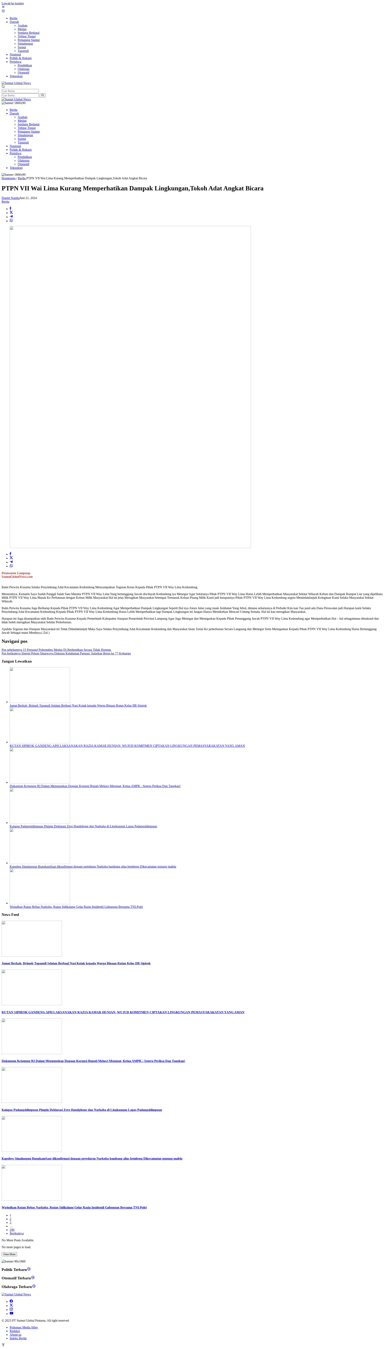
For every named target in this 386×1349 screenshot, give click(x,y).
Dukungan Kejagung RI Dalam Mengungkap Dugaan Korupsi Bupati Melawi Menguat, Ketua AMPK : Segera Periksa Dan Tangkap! (95, 786)
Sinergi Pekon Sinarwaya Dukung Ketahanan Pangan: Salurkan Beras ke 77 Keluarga (66, 653)
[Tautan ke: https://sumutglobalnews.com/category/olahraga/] (34, 1286)
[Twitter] (11, 1305)
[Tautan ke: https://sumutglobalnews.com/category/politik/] (29, 1269)
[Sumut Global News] (16, 83)
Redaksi (15, 1331)
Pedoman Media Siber (24, 1327)
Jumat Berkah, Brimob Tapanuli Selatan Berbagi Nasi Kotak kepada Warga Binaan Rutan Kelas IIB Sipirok (78, 705)
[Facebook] (11, 1301)
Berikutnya (17, 1233)
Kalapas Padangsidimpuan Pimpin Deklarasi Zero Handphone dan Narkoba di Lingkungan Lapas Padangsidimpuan (83, 826)
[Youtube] (11, 1313)
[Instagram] (11, 1309)
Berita (5, 201)
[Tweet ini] (11, 213)
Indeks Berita (18, 1338)
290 (12, 1229)
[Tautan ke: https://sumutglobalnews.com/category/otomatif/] (33, 1278)
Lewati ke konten (13, 3)
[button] (42, 95)
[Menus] (3, 7)
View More (9, 1254)
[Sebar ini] (10, 209)
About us (15, 1334)
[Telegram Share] (11, 217)
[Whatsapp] (11, 221)
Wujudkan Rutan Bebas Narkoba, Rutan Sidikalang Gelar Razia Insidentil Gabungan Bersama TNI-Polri (76, 906)
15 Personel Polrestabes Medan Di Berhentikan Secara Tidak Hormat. (56, 649)
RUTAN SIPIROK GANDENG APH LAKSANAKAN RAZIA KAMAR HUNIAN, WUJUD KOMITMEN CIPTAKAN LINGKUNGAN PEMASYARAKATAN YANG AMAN (127, 745)
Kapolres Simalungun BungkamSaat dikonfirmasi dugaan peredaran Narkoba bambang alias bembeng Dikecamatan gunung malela (93, 866)
